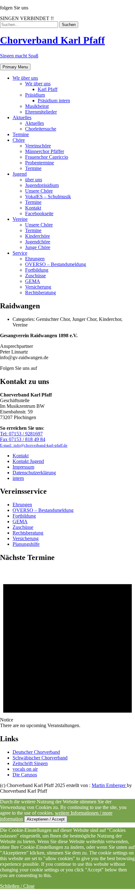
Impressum (23, 467)
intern (18, 478)
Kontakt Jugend (28, 461)
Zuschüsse (23, 527)
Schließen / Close (17, 886)
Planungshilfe (26, 544)
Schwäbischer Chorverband (40, 757)
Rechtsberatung (28, 532)
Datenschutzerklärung (34, 472)
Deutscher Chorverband (36, 752)
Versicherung (26, 538)
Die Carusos (25, 774)
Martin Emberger (109, 785)
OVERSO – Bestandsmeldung (43, 510)
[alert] (67, 648)
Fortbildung (24, 516)
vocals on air (25, 769)
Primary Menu (15, 67)
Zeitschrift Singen (30, 763)
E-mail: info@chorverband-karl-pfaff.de (34, 445)
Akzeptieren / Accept (46, 819)
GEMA (20, 521)
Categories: (24, 319)
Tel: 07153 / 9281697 (21, 433)
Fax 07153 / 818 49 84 (22, 439)
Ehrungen (22, 504)
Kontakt (21, 455)
